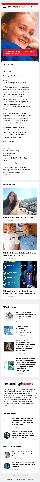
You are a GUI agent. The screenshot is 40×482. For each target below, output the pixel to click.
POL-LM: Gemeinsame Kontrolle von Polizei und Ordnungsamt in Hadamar (23, 465)
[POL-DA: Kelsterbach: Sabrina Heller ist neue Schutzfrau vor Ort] (20, 236)
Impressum (9, 479)
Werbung (31, 479)
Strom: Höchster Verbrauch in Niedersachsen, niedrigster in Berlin (23, 329)
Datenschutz (21, 479)
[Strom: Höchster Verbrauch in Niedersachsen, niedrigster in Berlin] (9, 330)
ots (9, 175)
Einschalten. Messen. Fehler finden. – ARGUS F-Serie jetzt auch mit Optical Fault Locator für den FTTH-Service (23, 434)
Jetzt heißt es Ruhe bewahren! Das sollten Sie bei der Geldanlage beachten (26, 315)
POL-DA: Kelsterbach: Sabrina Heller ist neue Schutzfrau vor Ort (19, 254)
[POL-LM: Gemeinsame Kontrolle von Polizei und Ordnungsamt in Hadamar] (20, 274)
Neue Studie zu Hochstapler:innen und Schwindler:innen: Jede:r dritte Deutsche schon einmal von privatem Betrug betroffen (25, 345)
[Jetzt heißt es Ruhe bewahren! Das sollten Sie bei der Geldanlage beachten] (9, 316)
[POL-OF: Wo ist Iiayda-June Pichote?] (20, 201)
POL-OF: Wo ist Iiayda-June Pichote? (18, 217)
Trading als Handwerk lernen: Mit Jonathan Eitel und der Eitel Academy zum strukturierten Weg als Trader (24, 421)
